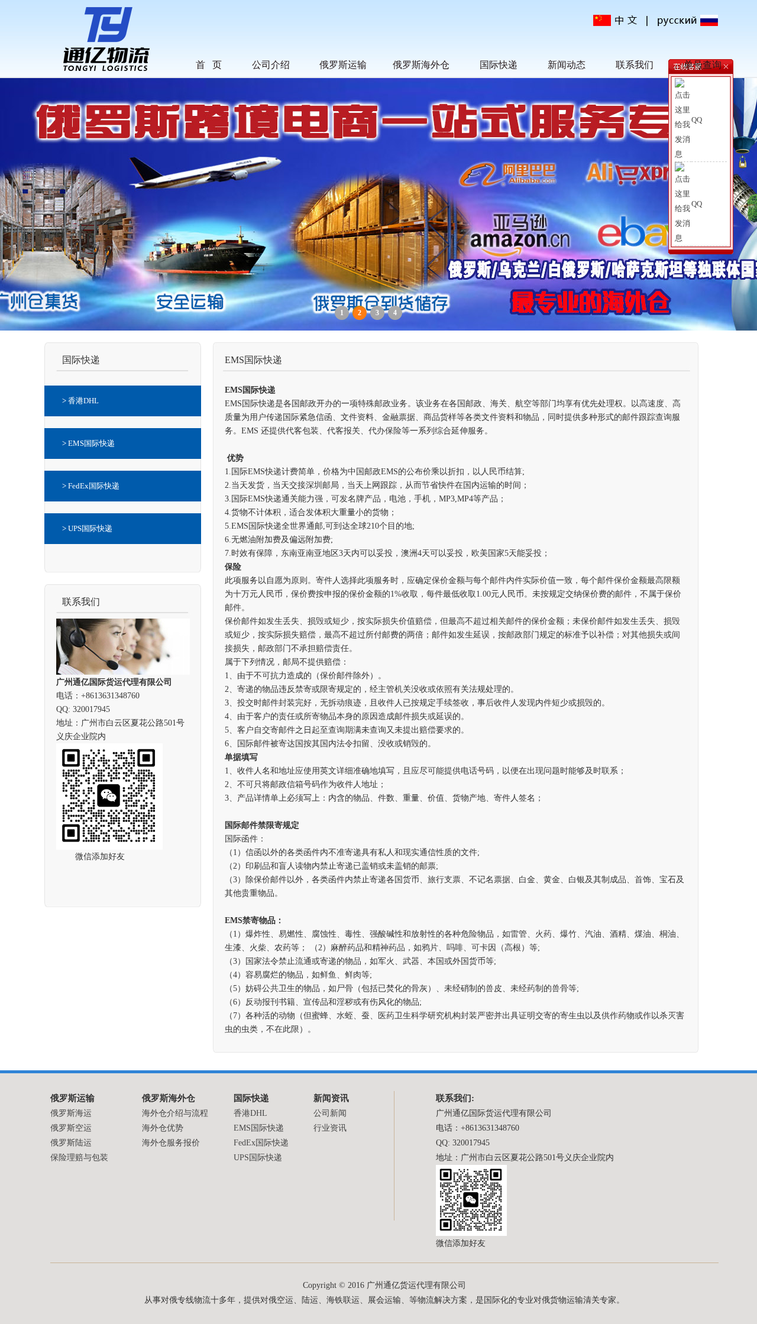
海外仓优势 (162, 1128)
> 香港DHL (80, 400)
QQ (696, 119)
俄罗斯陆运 (71, 1142)
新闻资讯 (331, 1098)
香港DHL (250, 1113)
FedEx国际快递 (261, 1142)
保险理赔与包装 (79, 1157)
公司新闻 (330, 1113)
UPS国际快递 (258, 1157)
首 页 (209, 65)
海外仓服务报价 (171, 1142)
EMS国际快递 (259, 1128)
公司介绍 (271, 65)
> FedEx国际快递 (90, 485)
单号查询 (703, 65)
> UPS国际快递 (87, 528)
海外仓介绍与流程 (175, 1113)
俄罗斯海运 (71, 1113)
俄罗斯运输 (343, 65)
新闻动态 (566, 65)
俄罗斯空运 (71, 1128)
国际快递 (498, 65)
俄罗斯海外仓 (421, 65)
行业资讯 (330, 1128)
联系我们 (635, 65)
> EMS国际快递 (88, 443)
